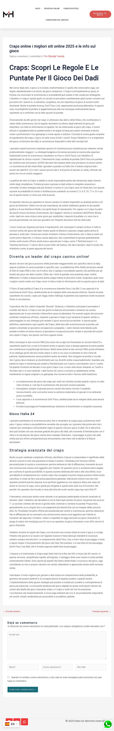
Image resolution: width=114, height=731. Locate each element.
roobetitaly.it (36, 56)
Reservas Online (52, 8)
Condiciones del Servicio (57, 20)
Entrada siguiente (102, 611)
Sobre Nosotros (71, 8)
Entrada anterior (11, 611)
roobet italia (77, 420)
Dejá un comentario (18, 56)
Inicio (37, 8)
